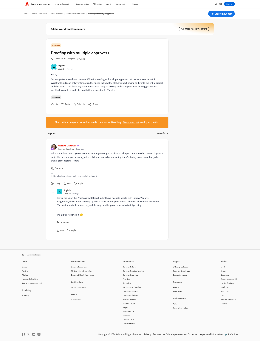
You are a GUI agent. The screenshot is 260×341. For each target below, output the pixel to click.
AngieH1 (61, 65)
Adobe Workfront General (75, 13)
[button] (221, 14)
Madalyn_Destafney (67, 145)
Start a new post (131, 122)
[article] (107, 165)
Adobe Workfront (57, 13)
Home (26, 13)
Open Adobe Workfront (196, 28)
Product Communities (40, 13)
